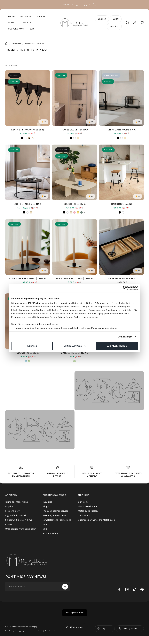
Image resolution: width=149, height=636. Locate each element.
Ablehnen (32, 346)
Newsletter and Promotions (57, 520)
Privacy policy (19, 631)
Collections (16, 44)
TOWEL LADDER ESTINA (74, 129)
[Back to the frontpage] (6, 43)
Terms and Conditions (16, 502)
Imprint (9, 506)
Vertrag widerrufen (75, 612)
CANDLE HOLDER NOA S (74, 352)
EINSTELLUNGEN (73, 346)
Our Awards (84, 515)
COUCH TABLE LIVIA (74, 204)
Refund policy (9, 631)
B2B (45, 529)
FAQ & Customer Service (55, 511)
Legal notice (53, 631)
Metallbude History (88, 511)
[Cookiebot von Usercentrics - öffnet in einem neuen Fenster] (125, 288)
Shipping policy (42, 631)
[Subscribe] (65, 587)
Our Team (83, 502)
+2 (85, 212)
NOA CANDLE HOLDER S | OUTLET (74, 278)
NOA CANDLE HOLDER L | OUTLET (27, 278)
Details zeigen (125, 336)
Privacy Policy (12, 511)
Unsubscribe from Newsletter (20, 529)
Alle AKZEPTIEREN (117, 346)
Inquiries (47, 502)
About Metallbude (87, 506)
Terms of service (31, 631)
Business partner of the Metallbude (96, 520)
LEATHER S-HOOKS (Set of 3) (27, 129)
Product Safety (50, 533)
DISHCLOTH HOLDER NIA (121, 129)
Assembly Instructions (54, 515)
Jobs (45, 524)
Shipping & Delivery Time (18, 520)
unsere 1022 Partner (30, 303)
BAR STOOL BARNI (121, 204)
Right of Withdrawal (15, 515)
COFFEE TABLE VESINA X (27, 204)
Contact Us (11, 524)
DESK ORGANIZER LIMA (121, 278)
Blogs (46, 506)
